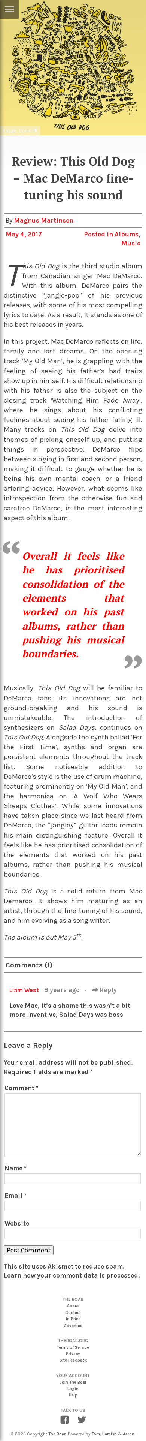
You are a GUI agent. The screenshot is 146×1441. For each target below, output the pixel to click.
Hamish (109, 1434)
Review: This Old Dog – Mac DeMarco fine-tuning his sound (73, 178)
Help (73, 1395)
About (73, 1305)
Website (16, 1223)
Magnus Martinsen (43, 220)
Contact (73, 1312)
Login (73, 1388)
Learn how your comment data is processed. (72, 1275)
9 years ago (62, 990)
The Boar (57, 1434)
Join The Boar (73, 1382)
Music (130, 243)
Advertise (73, 1325)
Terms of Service (73, 1347)
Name (15, 1168)
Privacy (73, 1353)
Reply (107, 990)
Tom (96, 1434)
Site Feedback (73, 1360)
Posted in (99, 234)
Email (15, 1195)
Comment (21, 1088)
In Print (73, 1319)
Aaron (128, 1434)
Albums (127, 234)
